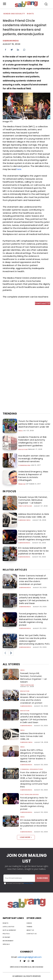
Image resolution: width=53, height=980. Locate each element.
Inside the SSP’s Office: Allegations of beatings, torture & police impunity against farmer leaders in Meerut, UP (33, 756)
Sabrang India (24, 520)
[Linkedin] (18, 49)
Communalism (24, 465)
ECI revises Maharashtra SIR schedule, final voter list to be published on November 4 (33, 551)
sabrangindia (11, 40)
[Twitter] (11, 49)
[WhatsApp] (24, 49)
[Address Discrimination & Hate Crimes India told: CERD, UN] (10, 520)
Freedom (21, 484)
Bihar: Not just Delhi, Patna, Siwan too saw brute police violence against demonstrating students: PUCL (34, 639)
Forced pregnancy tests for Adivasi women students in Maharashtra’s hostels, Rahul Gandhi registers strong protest (34, 535)
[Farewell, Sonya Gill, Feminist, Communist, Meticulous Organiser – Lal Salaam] (10, 503)
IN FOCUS (9, 491)
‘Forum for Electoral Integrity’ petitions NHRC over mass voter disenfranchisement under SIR (34, 424)
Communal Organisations (31, 769)
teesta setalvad (25, 506)
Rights (30, 13)
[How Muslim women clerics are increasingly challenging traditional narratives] (10, 460)
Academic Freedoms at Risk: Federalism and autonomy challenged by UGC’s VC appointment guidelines (32, 441)
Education (22, 449)
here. (19, 169)
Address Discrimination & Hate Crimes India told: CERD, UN (33, 515)
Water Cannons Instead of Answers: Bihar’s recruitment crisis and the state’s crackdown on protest (33, 580)
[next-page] (11, 653)
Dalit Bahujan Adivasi (9, 542)
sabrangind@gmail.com (30, 957)
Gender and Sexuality (14, 13)
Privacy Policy (28, 883)
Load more (25, 837)
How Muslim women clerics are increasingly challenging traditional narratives (33, 458)
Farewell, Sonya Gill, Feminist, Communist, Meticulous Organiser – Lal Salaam (33, 500)
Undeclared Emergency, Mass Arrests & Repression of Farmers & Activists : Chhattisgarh (33, 476)
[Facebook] (5, 49)
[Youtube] (33, 961)
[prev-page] (5, 653)
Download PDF (42, 303)
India (20, 430)
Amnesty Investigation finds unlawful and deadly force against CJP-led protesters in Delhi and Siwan (34, 599)
